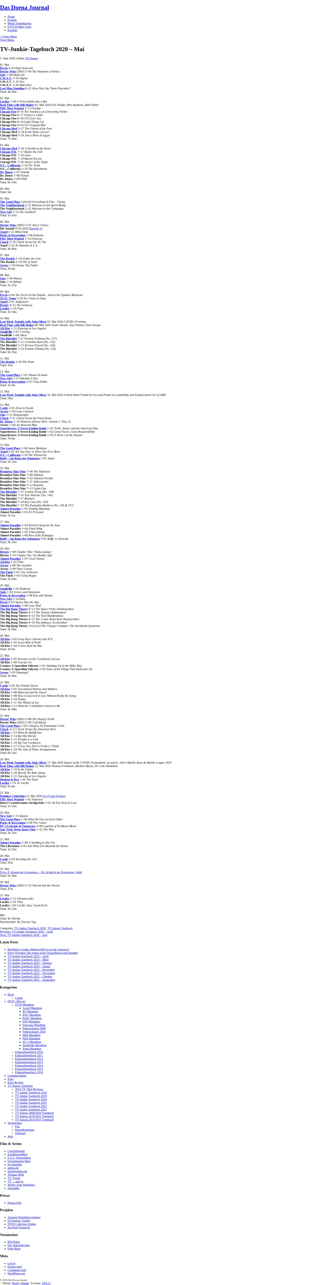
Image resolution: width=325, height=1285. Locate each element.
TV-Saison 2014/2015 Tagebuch (34, 1119)
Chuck (4, 242)
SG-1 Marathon (32, 1041)
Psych (4, 68)
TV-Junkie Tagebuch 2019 (31, 1096)
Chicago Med (8, 128)
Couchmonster (16, 1151)
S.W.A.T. (6, 78)
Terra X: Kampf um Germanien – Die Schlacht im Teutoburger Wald (41, 872)
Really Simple (20, 1283)
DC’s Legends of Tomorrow (18, 826)
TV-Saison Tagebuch (60, 928)
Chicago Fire (8, 111)
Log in (11, 1263)
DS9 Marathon (31, 1021)
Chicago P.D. (8, 151)
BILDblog (14, 1241)
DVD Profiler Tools (19, 26)
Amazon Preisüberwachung (24, 1217)
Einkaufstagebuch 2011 (29, 1055)
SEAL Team (8, 298)
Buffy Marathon (32, 1018)
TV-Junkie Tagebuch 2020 (30, 928)
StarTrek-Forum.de (19, 1227)
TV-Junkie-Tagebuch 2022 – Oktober (30, 976)
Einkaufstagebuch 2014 (29, 1065)
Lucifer (4, 101)
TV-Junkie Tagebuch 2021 (31, 1102)
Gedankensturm (17, 1075)
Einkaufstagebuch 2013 (29, 1062)
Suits (3, 592)
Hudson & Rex (9, 779)
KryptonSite (15, 1164)
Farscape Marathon (34, 1025)
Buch (11, 994)
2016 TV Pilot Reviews (29, 1089)
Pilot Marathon (31, 1038)
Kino (11, 1079)
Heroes (4, 551)
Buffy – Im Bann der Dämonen (20, 458)
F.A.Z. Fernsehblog (19, 1157)
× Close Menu (8, 36)
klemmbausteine (24, 1129)
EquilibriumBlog (17, 1154)
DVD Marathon (24, 1004)
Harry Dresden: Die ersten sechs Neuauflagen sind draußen (43, 952)
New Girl (6, 212)
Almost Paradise (10, 508)
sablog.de (13, 1167)
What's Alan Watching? (21, 1184)
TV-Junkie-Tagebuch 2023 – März (28, 959)
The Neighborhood (12, 205)
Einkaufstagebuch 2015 (29, 1069)
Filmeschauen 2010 (34, 1031)
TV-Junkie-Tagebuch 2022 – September (31, 979)
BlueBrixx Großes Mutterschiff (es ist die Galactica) (38, 949)
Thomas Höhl (16, 1174)
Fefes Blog (14, 1248)
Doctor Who (8, 71)
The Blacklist (8, 338)
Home (11, 16)
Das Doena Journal (24, 7)
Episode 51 (36, 228)
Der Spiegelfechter (19, 1245)
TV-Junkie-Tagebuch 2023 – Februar (30, 963)
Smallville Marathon (35, 1045)
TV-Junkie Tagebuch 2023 (31, 1109)
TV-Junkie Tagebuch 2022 (31, 1106)
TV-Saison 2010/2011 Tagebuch (34, 1116)
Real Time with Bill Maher (17, 104)
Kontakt (12, 30)
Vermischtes (15, 1123)
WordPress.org (16, 1273)
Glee (3, 74)
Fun (17, 1126)
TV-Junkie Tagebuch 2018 (31, 1092)
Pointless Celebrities (12, 796)
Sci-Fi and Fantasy (54, 796)
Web (10, 1136)
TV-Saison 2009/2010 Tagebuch (34, 1112)
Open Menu (7, 40)
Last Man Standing (12, 88)
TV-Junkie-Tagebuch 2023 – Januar (29, 966)
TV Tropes (14, 1178)
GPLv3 (46, 1283)
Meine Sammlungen (19, 23)
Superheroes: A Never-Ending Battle (23, 428)
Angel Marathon (32, 1008)
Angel (4, 231)
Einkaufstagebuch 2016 (29, 1072)
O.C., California (10, 165)
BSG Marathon (32, 1014)
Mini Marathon (31, 1035)
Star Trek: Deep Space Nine (18, 829)
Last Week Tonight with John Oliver (23, 321)
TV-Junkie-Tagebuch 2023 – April (28, 956)
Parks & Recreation (12, 235)
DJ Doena (32, 58)
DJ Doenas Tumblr (19, 1220)
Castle (4, 408)
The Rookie (7, 258)
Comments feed (17, 1270)
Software (20, 1133)
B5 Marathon (30, 1011)
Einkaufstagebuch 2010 (29, 1052)
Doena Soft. (15, 1202)
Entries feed (15, 1266)
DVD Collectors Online (22, 1224)
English (12, 20)
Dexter (4, 305)
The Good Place (10, 201)
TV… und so (15, 1181)
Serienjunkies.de (17, 1171)
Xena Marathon (32, 1048)
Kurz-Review (16, 1082)
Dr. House (6, 172)
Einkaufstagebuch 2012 (29, 1058)
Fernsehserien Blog (19, 1161)
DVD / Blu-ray (17, 1001)
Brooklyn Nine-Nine (13, 471)
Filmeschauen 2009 (34, 1028)
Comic (19, 998)
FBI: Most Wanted (12, 108)
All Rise (5, 328)
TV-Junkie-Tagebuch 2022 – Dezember (31, 969)
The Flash (6, 572)
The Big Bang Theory (14, 609)
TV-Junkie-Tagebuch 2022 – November (31, 973)
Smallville (6, 331)
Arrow (4, 265)
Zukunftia (13, 1188)
